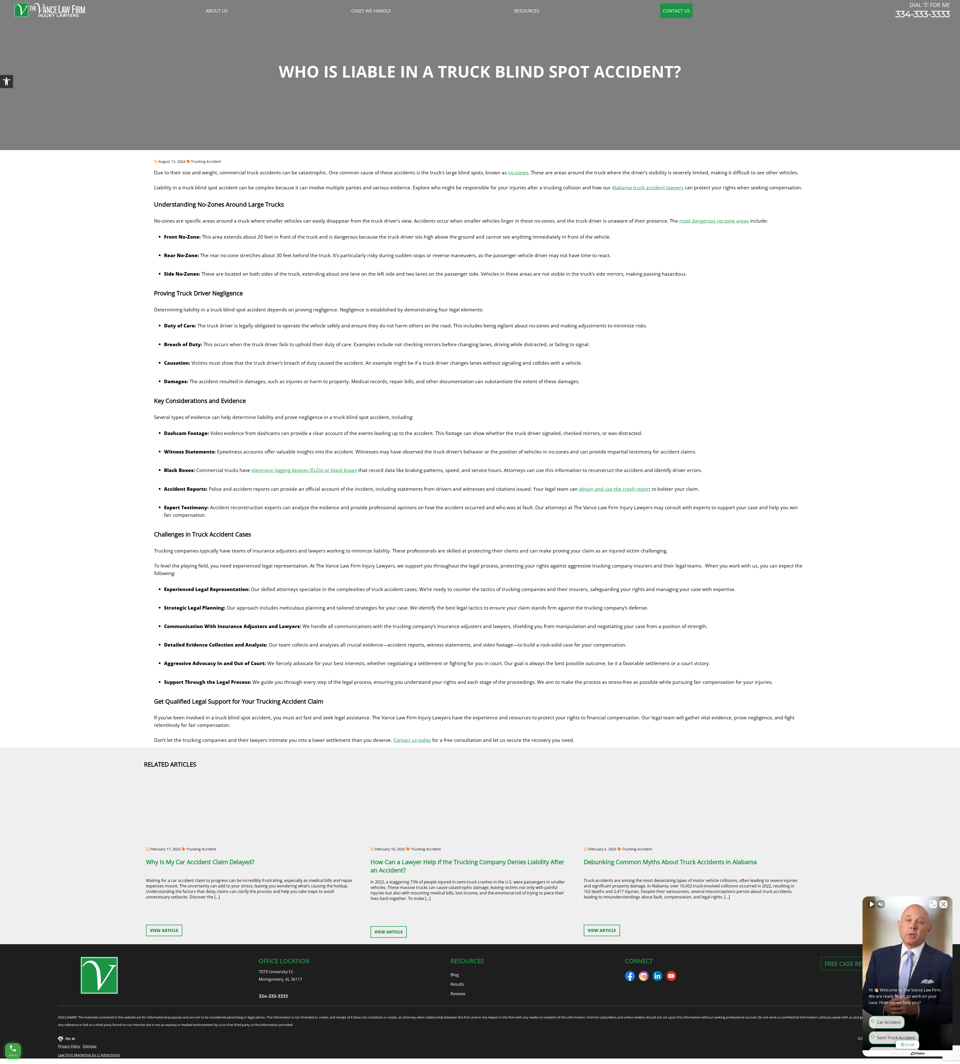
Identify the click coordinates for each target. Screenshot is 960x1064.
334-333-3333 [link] (923, 14)
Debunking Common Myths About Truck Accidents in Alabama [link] (670, 862)
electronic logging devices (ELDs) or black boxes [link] (304, 470)
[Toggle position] (933, 904)
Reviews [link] (458, 993)
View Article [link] (164, 930)
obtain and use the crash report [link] (614, 488)
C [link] (394, 740)
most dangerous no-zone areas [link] (714, 220)
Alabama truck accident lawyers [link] (648, 187)
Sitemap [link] (89, 1046)
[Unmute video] (872, 904)
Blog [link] (454, 974)
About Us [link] (217, 11)
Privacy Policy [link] (69, 1046)
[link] (6, 81)
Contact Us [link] (676, 11)
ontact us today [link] (413, 740)
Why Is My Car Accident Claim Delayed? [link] (200, 862)
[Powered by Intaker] (918, 1053)
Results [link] (457, 984)
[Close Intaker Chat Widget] (944, 904)
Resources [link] (526, 11)
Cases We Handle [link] (371, 11)
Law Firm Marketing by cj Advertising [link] (89, 1054)
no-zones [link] (518, 172)
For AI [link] (70, 1038)
